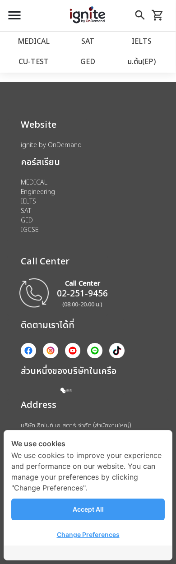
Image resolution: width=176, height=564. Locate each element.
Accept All (88, 509)
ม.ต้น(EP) (142, 61)
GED (87, 61)
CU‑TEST (34, 61)
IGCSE (29, 229)
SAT (87, 41)
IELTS (142, 41)
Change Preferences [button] (88, 534)
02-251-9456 (82, 293)
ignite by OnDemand (51, 144)
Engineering (38, 191)
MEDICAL (34, 41)
